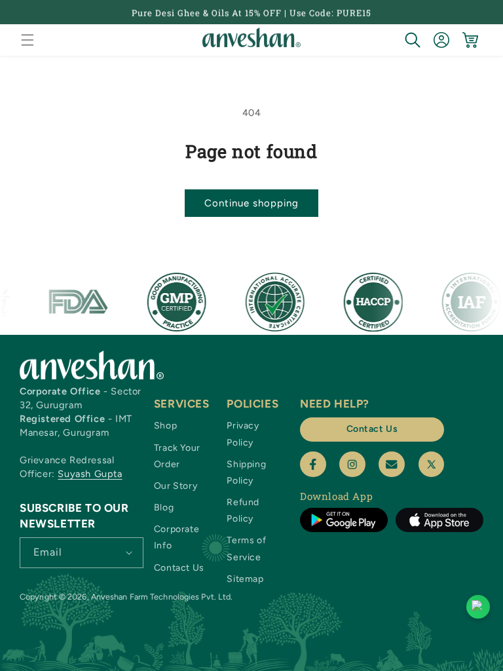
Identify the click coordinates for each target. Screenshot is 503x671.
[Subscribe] (129, 551)
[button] (27, 40)
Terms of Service (246, 548)
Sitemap (245, 579)
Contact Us (179, 567)
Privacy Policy (243, 434)
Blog (164, 507)
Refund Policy (243, 510)
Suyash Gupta (90, 474)
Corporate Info (176, 537)
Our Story (175, 485)
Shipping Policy (246, 472)
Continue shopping (251, 203)
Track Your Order (177, 456)
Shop (165, 425)
